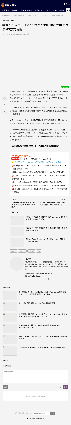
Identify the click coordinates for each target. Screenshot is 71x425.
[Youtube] (64, 4)
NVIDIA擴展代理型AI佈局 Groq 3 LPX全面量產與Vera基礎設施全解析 (43, 337)
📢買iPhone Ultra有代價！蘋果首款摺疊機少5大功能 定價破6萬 (38, 172)
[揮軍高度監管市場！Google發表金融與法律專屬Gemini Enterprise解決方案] (10, 328)
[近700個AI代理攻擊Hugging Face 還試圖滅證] (10, 306)
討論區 (5, 360)
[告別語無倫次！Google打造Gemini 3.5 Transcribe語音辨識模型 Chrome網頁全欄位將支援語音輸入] (10, 295)
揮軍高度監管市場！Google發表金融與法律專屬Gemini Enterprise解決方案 (40, 326)
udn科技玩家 (5, 20)
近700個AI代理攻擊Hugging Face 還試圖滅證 (37, 303)
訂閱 (52, 413)
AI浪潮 (12, 20)
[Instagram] (19, 413)
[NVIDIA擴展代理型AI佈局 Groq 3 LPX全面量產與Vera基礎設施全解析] (10, 339)
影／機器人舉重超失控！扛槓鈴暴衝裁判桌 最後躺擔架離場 (42, 347)
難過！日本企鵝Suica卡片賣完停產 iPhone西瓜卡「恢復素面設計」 (45, 240)
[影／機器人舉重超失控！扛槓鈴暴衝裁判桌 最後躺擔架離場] (10, 351)
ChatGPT (22, 251)
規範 (5, 387)
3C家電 (47, 10)
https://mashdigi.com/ (33, 276)
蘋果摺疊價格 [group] (19, 15)
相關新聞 (6, 287)
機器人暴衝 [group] (32, 15)
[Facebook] (16, 413)
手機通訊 (15, 10)
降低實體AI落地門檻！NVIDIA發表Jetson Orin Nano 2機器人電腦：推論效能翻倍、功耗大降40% (43, 315)
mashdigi (32, 145)
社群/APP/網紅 (26, 10)
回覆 (65, 387)
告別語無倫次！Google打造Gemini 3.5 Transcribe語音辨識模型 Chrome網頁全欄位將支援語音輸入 (42, 293)
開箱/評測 (38, 10)
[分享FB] (4, 92)
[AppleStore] (30, 413)
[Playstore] (26, 413)
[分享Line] (4, 98)
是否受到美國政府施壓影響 (23, 123)
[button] (66, 4)
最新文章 (5, 10)
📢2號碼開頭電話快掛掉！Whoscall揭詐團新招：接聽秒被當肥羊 (38, 185)
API (39, 251)
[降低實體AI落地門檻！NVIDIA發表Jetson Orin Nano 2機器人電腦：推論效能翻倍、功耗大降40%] (10, 317)
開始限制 (41, 101)
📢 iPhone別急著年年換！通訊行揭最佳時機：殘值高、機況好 (37, 182)
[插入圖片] (60, 387)
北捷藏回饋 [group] (6, 15)
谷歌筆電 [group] (43, 15)
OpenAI (13, 251)
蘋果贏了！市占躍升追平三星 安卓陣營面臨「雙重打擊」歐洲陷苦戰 (46, 229)
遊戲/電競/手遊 (58, 10)
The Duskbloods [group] (57, 15)
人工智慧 (31, 251)
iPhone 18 (15, 212)
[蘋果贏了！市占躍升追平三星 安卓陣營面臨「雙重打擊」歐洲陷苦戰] (17, 231)
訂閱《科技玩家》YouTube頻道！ (37, 158)
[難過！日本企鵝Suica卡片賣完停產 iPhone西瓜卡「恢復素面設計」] (17, 242)
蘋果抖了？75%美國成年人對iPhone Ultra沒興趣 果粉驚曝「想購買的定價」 (47, 218)
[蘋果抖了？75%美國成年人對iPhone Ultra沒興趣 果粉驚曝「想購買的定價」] (17, 220)
